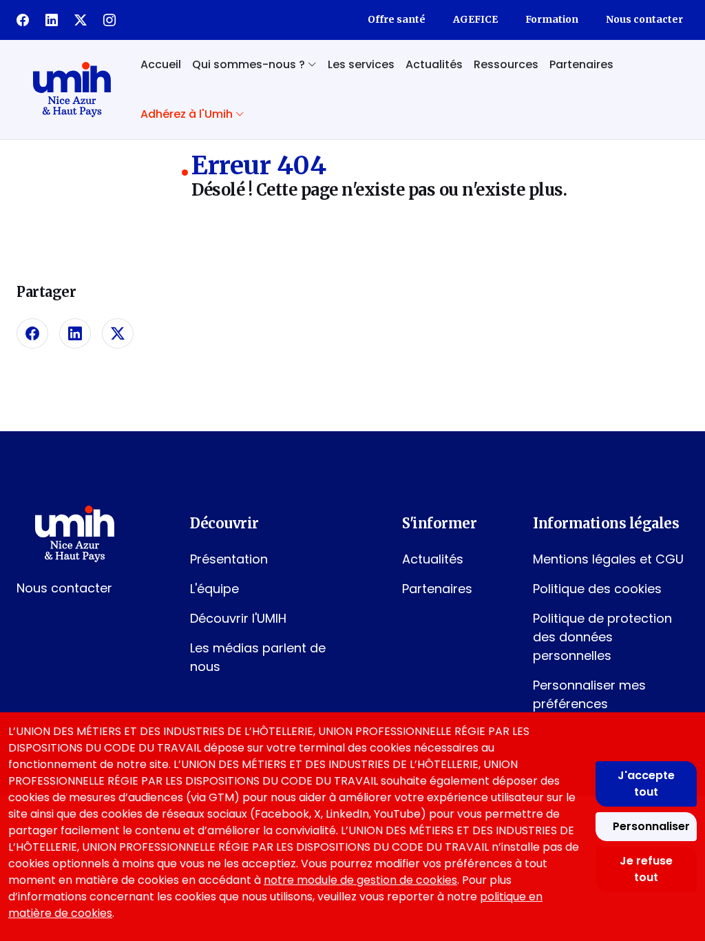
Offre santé (396, 19)
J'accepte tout (646, 783)
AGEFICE (475, 19)
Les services (361, 64)
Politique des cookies (597, 588)
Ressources (506, 64)
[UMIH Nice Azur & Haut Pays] (72, 89)
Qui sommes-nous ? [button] (250, 64)
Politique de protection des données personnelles (602, 637)
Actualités (434, 64)
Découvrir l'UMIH (238, 618)
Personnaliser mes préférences (589, 694)
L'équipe (214, 588)
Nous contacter (644, 19)
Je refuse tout (646, 869)
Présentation (229, 559)
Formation (551, 19)
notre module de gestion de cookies (360, 880)
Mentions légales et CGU (608, 559)
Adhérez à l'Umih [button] (187, 114)
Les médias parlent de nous (258, 657)
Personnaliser (651, 826)
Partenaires (581, 64)
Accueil (160, 64)
